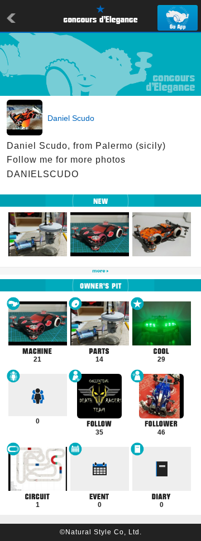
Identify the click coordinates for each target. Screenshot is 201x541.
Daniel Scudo (70, 118)
